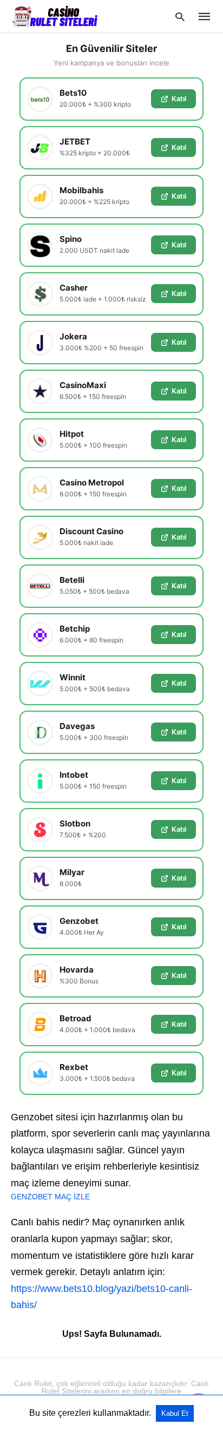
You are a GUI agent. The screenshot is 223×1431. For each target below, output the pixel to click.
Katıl (179, 98)
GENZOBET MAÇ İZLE (50, 1196)
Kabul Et (174, 1413)
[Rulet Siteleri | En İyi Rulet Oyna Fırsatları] (55, 15)
